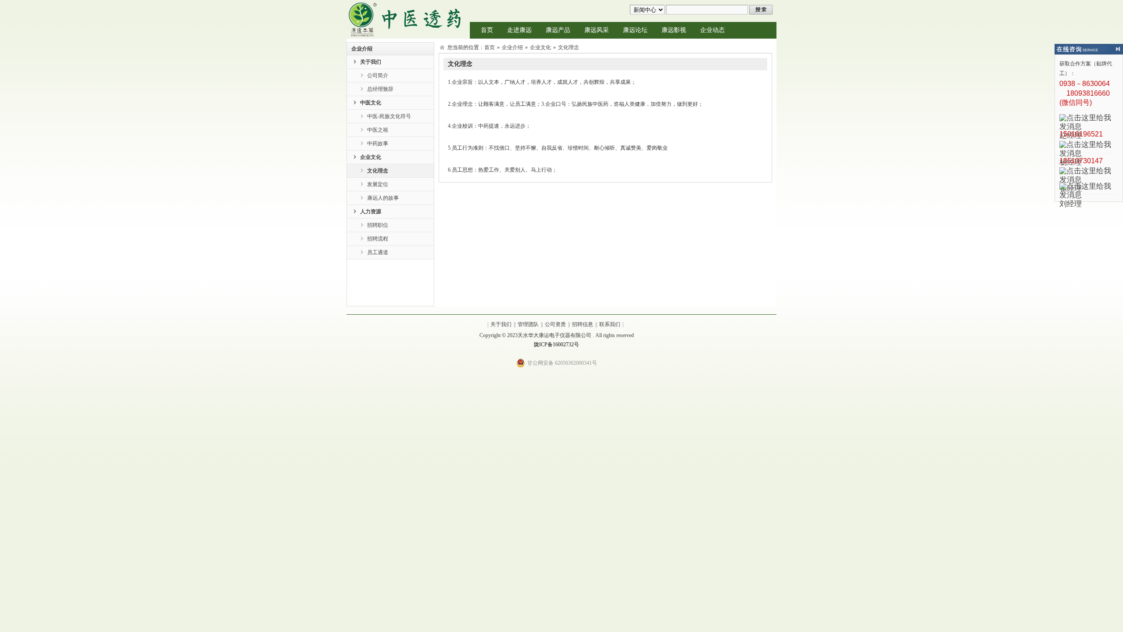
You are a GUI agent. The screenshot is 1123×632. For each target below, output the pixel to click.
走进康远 (519, 30)
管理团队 (528, 324)
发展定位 (377, 184)
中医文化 (370, 103)
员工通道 (377, 252)
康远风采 (596, 30)
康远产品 (558, 30)
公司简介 (377, 75)
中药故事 (377, 143)
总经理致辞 (380, 89)
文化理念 (377, 171)
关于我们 (370, 62)
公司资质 (555, 324)
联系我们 (609, 324)
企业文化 (370, 157)
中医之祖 (377, 130)
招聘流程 (377, 239)
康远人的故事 (383, 198)
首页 (487, 30)
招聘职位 (377, 225)
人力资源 (370, 211)
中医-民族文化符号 (389, 116)
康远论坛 (635, 30)
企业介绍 (512, 47)
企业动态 (712, 30)
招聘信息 (582, 324)
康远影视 (674, 30)
